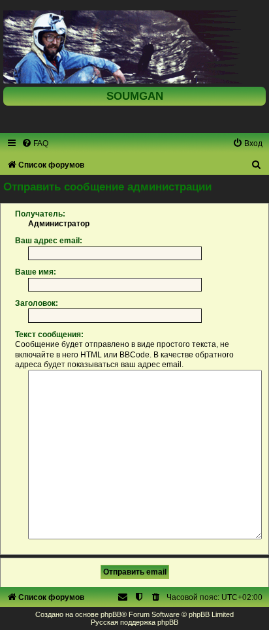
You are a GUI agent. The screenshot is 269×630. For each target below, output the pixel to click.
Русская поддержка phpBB (134, 622)
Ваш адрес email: (48, 240)
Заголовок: (36, 303)
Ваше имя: (35, 272)
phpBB (111, 614)
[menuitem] (35, 143)
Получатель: (40, 213)
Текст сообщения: (49, 334)
